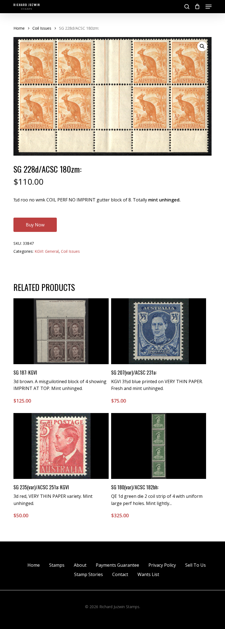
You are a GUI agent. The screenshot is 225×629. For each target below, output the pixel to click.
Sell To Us (195, 565)
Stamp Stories (88, 574)
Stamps (56, 565)
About (80, 565)
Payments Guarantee (117, 565)
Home (19, 28)
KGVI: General (47, 251)
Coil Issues (41, 28)
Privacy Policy (162, 565)
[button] (209, 6)
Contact (120, 574)
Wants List (148, 574)
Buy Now (35, 225)
